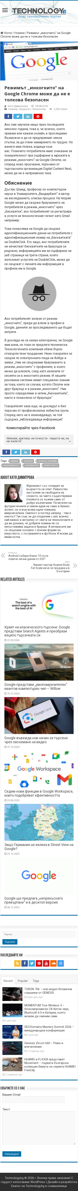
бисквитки (32, 465)
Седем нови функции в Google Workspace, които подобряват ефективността (38, 793)
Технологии (39, 109)
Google (28, 461)
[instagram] (60, 963)
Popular (23, 981)
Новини (19, 33)
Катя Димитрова (18, 106)
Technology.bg (14, 1178)
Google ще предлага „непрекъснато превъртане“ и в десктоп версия (33, 900)
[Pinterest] (39, 963)
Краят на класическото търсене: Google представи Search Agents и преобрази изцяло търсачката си (37, 631)
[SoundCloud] (53, 963)
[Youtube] (46, 963)
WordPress (37, 1182)
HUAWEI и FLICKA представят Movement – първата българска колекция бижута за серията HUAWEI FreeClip (50, 1065)
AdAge (59, 358)
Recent (8, 981)
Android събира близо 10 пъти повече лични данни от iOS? (28, 556)
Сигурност (25, 109)
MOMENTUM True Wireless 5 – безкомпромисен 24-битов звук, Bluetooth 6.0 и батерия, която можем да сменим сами (46, 1011)
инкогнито (51, 465)
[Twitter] (32, 963)
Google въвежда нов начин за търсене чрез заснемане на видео (36, 740)
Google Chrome (47, 461)
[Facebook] (24, 963)
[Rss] (17, 963)
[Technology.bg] (39, 12)
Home (7, 33)
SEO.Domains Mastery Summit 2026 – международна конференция (49, 1028)
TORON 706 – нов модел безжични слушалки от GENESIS (48, 991)
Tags (36, 981)
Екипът (16, 1186)
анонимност (12, 465)
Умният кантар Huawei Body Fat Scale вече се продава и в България (50, 567)
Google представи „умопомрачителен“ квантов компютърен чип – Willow (35, 687)
